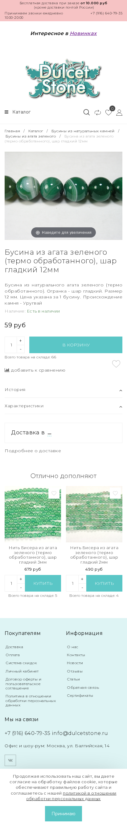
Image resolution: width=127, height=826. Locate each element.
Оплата (13, 654)
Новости (75, 662)
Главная (13, 131)
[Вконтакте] (10, 760)
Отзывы (75, 671)
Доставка (14, 646)
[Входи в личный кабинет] (117, 112)
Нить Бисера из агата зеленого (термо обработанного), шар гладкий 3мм (33, 555)
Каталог (35, 131)
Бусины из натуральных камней (82, 131)
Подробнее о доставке (33, 450)
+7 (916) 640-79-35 (106, 13)
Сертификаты (80, 695)
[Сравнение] (95, 112)
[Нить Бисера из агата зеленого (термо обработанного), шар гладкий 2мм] (94, 514)
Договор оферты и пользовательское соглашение (23, 683)
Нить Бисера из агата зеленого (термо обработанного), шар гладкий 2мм (94, 555)
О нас (72, 646)
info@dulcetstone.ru (80, 733)
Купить (43, 583)
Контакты (76, 654)
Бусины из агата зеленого (31, 136)
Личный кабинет (22, 671)
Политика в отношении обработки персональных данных (31, 700)
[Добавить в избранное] (116, 364)
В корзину (76, 345)
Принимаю (63, 813)
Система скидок (21, 662)
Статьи (73, 679)
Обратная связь (83, 687)
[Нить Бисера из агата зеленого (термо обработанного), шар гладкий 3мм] (33, 514)
